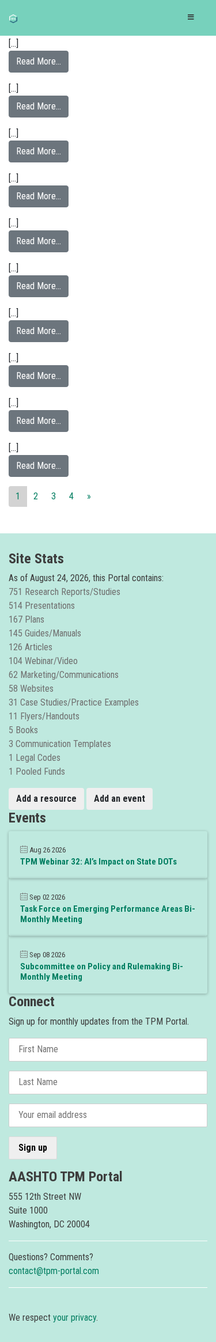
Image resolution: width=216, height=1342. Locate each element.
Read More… (42, 61)
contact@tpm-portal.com (54, 1270)
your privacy (74, 1317)
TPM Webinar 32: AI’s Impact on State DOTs (98, 861)
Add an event (119, 798)
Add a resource (46, 798)
